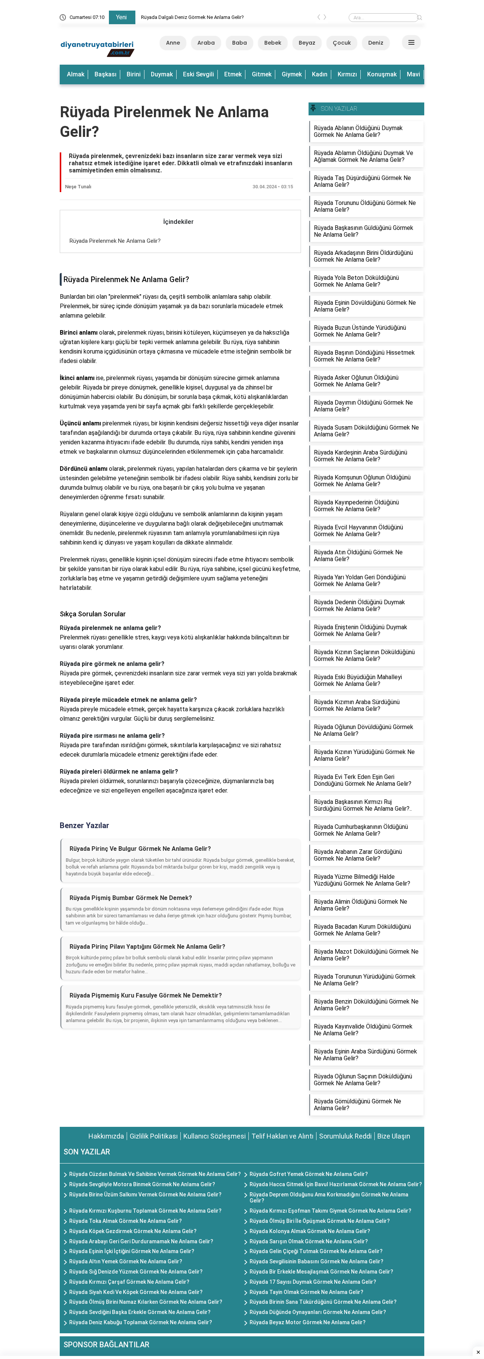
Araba (206, 43)
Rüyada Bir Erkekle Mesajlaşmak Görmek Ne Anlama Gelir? (321, 1272)
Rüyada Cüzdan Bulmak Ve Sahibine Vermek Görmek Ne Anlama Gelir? (155, 1174)
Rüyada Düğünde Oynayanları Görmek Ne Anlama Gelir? (318, 1312)
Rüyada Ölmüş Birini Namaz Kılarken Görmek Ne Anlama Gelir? (145, 1302)
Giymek (292, 74)
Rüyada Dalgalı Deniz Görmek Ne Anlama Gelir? (192, 17)
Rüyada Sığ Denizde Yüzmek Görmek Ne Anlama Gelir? (136, 1272)
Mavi (413, 74)
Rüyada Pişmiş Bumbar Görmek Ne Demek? (131, 897)
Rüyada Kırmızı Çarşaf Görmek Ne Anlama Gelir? (129, 1282)
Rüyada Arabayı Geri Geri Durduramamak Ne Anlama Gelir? (141, 1241)
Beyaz (307, 43)
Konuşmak (382, 74)
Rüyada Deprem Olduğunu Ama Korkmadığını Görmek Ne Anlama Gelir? (329, 1197)
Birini (134, 74)
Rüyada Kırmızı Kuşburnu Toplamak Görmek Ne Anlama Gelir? (145, 1211)
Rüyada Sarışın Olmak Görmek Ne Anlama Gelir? (309, 1241)
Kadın (319, 74)
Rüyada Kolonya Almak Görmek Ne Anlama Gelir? (310, 1231)
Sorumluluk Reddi (345, 1136)
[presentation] (319, 18)
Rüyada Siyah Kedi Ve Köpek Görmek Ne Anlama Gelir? (136, 1292)
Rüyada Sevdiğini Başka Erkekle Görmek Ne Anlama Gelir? (140, 1312)
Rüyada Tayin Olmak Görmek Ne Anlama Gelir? (306, 1292)
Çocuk (342, 43)
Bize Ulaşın (393, 1136)
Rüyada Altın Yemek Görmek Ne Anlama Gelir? (125, 1261)
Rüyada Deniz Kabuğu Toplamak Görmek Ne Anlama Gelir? (140, 1322)
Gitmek (261, 74)
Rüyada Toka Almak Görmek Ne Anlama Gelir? (125, 1221)
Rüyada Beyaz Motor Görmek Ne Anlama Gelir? (308, 1322)
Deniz (375, 43)
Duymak (162, 74)
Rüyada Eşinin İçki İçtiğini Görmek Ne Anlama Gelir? (131, 1251)
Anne (173, 43)
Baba (239, 43)
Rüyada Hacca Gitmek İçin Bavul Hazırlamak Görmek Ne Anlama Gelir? (336, 1184)
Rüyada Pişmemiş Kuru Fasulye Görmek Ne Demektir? (146, 995)
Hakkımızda (106, 1136)
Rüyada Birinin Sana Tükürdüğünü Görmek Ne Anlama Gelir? (323, 1302)
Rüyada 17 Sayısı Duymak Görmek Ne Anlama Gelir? (313, 1282)
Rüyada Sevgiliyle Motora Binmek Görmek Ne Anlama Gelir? (142, 1184)
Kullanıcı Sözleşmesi (214, 1136)
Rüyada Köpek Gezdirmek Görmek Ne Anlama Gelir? (133, 1231)
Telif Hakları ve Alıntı (282, 1136)
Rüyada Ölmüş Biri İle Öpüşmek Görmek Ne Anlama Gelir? (320, 1221)
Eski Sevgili (198, 74)
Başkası (105, 74)
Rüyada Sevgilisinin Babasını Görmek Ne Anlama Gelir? (316, 1261)
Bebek (272, 43)
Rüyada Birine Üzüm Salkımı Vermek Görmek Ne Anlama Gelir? (145, 1194)
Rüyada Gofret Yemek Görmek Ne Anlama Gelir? (309, 1174)
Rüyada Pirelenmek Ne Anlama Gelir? (115, 240)
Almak (75, 74)
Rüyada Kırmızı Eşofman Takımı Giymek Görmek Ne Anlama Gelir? (330, 1211)
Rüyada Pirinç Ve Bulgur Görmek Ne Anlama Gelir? (140, 848)
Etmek (233, 74)
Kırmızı (347, 74)
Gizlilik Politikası (154, 1136)
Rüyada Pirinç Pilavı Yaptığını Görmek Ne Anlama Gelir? (147, 946)
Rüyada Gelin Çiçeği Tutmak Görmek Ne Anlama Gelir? (316, 1251)
